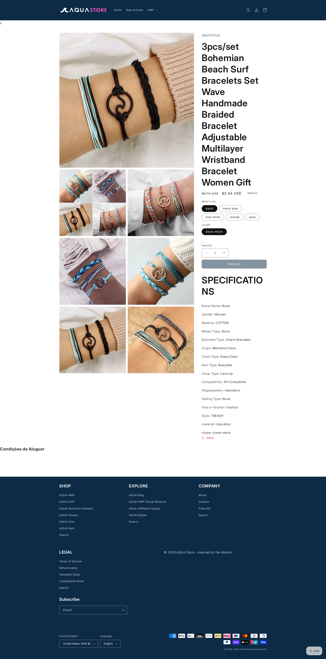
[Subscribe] (123, 610)
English (108, 643)
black (209, 208)
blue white (213, 216)
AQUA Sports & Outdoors (76, 508)
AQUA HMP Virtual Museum (147, 501)
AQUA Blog (136, 495)
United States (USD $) (76, 643)
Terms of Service (70, 561)
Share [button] (210, 437)
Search (64, 534)
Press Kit (204, 508)
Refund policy (68, 567)
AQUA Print (67, 521)
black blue (230, 208)
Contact (204, 501)
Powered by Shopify (256, 649)
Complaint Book (69, 574)
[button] (152, 10)
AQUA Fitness (68, 515)
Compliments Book (71, 581)
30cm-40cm (214, 231)
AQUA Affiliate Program (144, 508)
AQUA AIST (67, 501)
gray (252, 216)
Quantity (207, 245)
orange (235, 216)
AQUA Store (240, 649)
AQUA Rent (66, 528)
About (203, 495)
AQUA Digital (137, 515)
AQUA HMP (67, 495)
